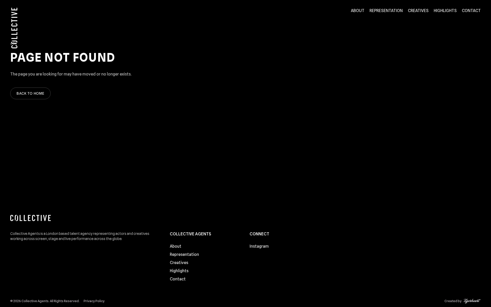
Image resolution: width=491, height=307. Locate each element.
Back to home (30, 93)
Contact (471, 10)
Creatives (418, 10)
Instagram (259, 246)
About (357, 10)
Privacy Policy (94, 301)
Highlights (445, 10)
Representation (386, 10)
